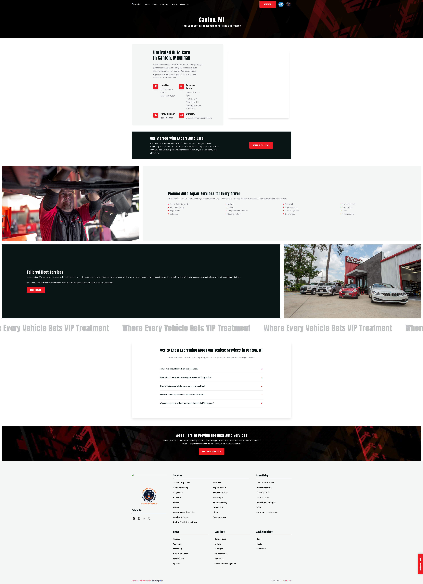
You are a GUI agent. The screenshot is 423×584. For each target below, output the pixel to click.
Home (259, 539)
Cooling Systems (234, 214)
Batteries (174, 214)
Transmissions (348, 214)
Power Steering (349, 204)
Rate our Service (180, 553)
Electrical (289, 204)
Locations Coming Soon (266, 512)
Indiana (218, 544)
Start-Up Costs (263, 492)
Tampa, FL (219, 558)
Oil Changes (290, 214)
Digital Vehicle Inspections (185, 522)
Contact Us (261, 549)
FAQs (258, 507)
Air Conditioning (177, 207)
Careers (176, 539)
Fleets (259, 544)
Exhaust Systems (292, 210)
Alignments (175, 210)
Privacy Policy (287, 581)
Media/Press (178, 558)
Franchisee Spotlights (266, 502)
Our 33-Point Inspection (180, 204)
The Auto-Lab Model (265, 483)
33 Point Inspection (181, 483)
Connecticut (220, 539)
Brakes (230, 204)
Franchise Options (264, 487)
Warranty (177, 544)
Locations (268, 4)
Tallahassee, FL (221, 553)
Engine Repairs (291, 207)
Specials (176, 563)
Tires (345, 210)
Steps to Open (262, 497)
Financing (177, 549)
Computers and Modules (238, 210)
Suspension (347, 207)
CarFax (230, 207)
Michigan (219, 549)
